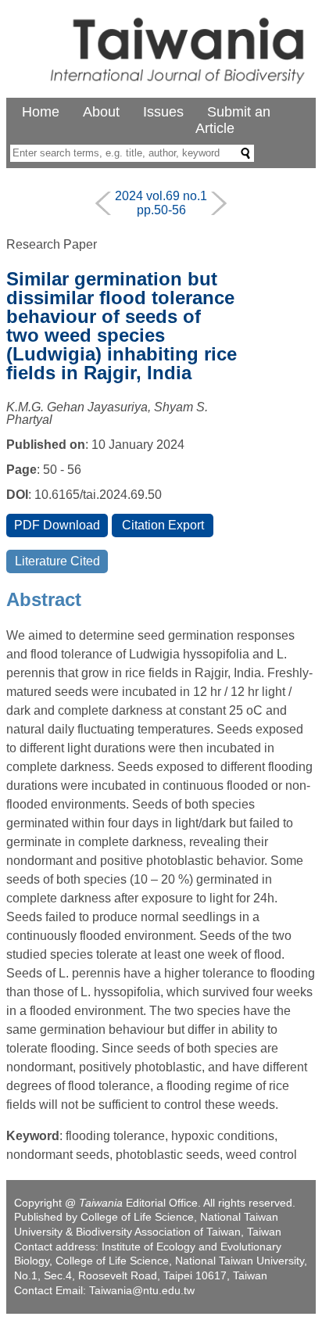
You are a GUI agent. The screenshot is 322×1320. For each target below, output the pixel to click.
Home (40, 112)
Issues (163, 112)
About (101, 112)
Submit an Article (232, 120)
